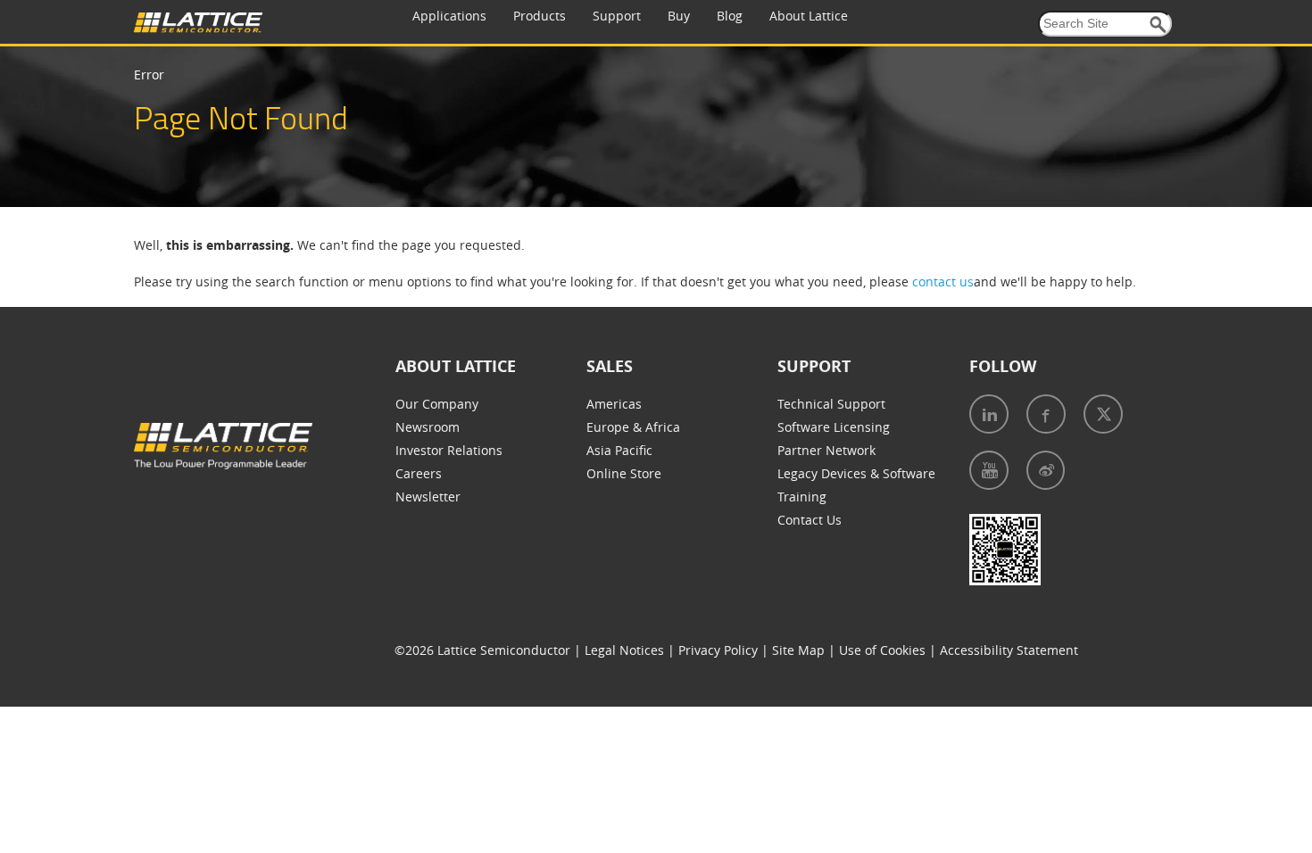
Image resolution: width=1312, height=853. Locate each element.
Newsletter (428, 496)
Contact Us (809, 519)
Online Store (623, 473)
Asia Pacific (619, 450)
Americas (614, 403)
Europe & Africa (633, 426)
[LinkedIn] (989, 414)
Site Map (798, 650)
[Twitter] (1103, 414)
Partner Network (826, 450)
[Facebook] (1046, 414)
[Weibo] (1045, 470)
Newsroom (427, 426)
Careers (418, 473)
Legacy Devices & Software (856, 473)
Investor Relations (448, 450)
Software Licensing (833, 426)
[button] (1158, 24)
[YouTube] (989, 470)
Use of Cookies (882, 650)
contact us (943, 281)
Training (801, 496)
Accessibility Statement (1009, 650)
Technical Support (831, 403)
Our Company (436, 403)
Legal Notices (624, 650)
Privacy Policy (718, 650)
